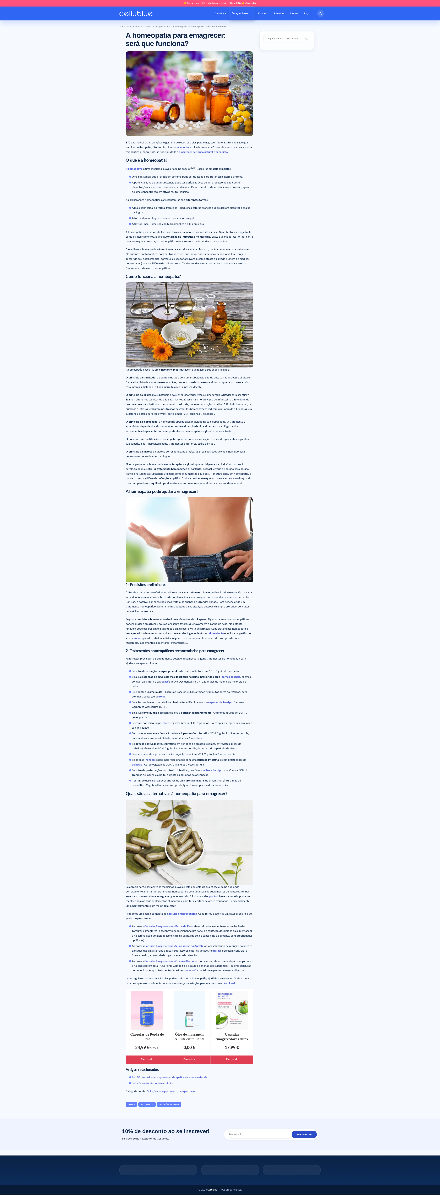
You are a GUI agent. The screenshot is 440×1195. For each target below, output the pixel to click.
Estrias (262, 13)
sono (137, 638)
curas (129, 978)
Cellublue (212, 1190)
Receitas (279, 13)
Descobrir (147, 1059)
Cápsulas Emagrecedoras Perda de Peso (168, 926)
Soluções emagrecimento (157, 26)
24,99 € (142, 1048)
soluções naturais (169, 1104)
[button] (320, 13)
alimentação (216, 633)
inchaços (150, 759)
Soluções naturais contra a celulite (152, 1083)
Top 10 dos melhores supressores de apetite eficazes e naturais (169, 1077)
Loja (307, 13)
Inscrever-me (304, 1134)
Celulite (219, 13)
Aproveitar (250, 3)
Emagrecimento (241, 13)
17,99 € (232, 1048)
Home (122, 26)
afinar (131, 1104)
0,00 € (189, 1048)
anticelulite (147, 1104)
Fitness (294, 13)
